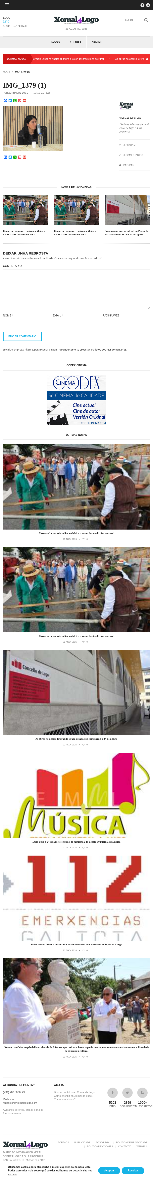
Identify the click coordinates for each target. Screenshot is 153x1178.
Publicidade (82, 1142)
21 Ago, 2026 (70, 950)
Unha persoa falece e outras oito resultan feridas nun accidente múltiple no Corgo (76, 944)
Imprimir (128, 165)
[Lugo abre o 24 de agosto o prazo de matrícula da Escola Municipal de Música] (76, 837)
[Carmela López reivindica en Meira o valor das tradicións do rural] (76, 528)
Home (6, 71)
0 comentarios (133, 155)
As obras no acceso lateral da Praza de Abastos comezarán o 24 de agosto (126, 232)
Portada (63, 1142)
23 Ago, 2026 (70, 539)
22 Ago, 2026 (70, 744)
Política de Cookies (100, 1146)
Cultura (75, 42)
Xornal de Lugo (18, 93)
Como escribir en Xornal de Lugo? (73, 1095)
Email (58, 315)
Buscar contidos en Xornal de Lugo (74, 1092)
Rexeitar (133, 1170)
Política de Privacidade (131, 1142)
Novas (55, 42)
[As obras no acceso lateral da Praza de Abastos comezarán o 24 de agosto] (76, 734)
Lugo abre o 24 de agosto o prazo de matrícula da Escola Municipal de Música (76, 841)
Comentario (12, 265)
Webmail (141, 1146)
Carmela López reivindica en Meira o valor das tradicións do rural (41, 59)
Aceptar (109, 1170)
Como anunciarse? (65, 1099)
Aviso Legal (103, 1142)
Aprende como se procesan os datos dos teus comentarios (92, 349)
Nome (8, 315)
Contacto (124, 1146)
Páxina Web (111, 315)
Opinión (97, 42)
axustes (12, 1174)
